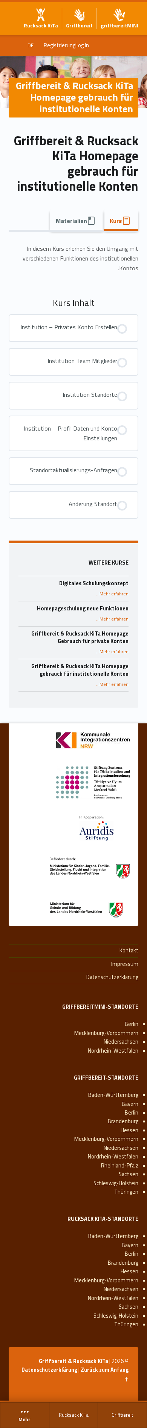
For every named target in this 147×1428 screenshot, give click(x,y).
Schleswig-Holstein (115, 1183)
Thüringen (126, 1192)
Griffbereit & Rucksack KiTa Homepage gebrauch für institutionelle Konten (80, 670)
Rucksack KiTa (74, 1415)
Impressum (124, 964)
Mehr (24, 1419)
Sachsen (128, 1174)
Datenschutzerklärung (112, 977)
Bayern (130, 1104)
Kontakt (128, 950)
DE (31, 45)
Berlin (131, 1024)
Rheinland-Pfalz (119, 1165)
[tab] (121, 220)
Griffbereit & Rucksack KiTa (73, 1361)
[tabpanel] (73, 258)
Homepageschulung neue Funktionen (83, 608)
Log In (82, 45)
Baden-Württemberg (113, 1095)
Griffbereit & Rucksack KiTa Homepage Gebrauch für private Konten (80, 637)
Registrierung (59, 45)
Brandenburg (123, 1121)
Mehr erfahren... (112, 593)
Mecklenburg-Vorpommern (106, 1033)
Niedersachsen (121, 1042)
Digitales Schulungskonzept (94, 583)
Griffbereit (122, 1415)
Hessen (129, 1130)
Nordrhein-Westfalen (113, 1051)
